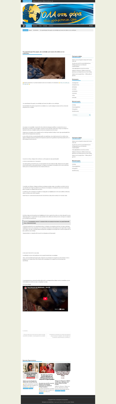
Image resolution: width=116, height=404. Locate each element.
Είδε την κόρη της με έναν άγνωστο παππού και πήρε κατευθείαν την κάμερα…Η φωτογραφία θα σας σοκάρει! (34, 335)
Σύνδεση (74, 104)
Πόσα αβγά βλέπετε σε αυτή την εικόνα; (80, 68)
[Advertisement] (47, 41)
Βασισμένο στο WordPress (47, 402)
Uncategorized (75, 82)
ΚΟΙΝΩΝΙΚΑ (28, 25)
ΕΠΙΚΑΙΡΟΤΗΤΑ (25, 388)
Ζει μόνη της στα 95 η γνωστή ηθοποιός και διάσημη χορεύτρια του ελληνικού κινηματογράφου (81, 65)
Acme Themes (71, 402)
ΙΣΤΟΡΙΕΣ (74, 89)
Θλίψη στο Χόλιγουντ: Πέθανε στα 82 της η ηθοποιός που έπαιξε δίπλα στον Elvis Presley (52, 1)
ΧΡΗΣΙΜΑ (45, 25)
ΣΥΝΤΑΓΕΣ (51, 25)
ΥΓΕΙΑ (40, 25)
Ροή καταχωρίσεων (76, 107)
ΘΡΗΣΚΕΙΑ (35, 25)
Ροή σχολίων (75, 109)
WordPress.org (75, 111)
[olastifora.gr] (58, 23)
